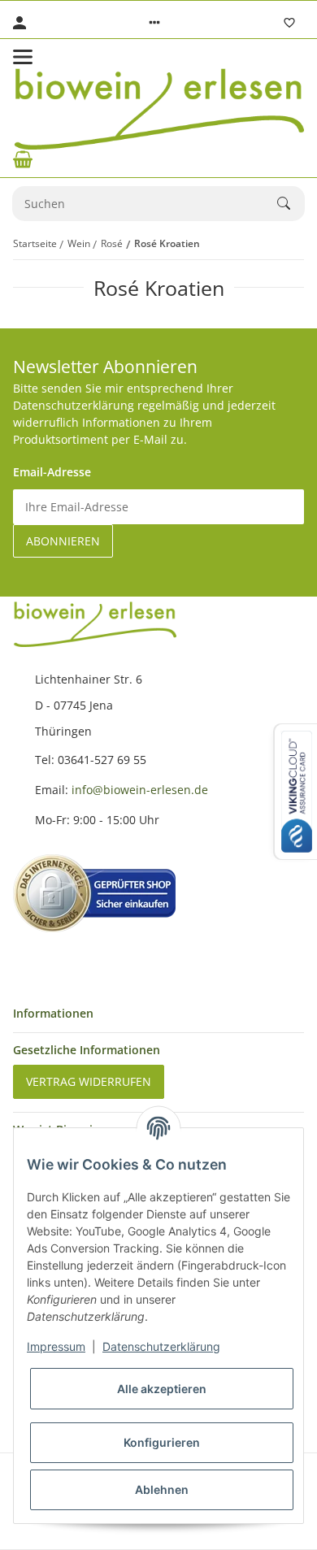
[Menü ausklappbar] (23, 57)
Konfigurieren (162, 1442)
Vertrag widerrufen (88, 1081)
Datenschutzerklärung (161, 1346)
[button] (154, 22)
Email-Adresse (52, 472)
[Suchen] (291, 203)
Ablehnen (162, 1489)
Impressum (56, 1346)
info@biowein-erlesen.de (140, 789)
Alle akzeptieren (161, 1389)
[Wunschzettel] (289, 23)
